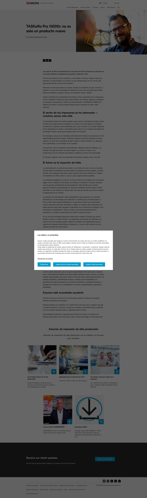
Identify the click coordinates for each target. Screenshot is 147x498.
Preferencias (44, 264)
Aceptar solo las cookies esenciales (67, 264)
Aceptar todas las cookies (94, 264)
